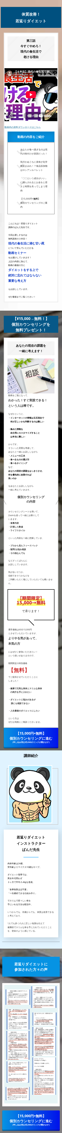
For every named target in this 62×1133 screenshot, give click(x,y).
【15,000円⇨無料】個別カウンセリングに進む (31, 737)
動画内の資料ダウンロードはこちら (23, 127)
